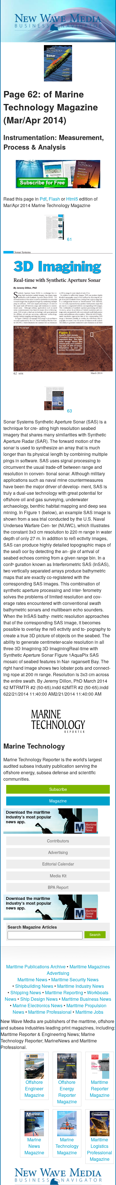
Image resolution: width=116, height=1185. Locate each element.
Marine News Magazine (34, 1146)
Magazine (58, 801)
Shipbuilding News (34, 986)
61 (69, 239)
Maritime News (32, 979)
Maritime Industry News (80, 986)
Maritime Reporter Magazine (100, 1088)
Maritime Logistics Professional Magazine (99, 1149)
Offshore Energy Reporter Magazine (67, 1092)
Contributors (58, 841)
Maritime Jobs (89, 1012)
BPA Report (58, 887)
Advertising (58, 852)
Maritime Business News (86, 999)
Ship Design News (39, 999)
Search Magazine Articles (32, 927)
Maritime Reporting (64, 992)
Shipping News (25, 992)
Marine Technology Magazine (67, 1146)
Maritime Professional (50, 1012)
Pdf (43, 199)
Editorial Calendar (58, 864)
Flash (54, 199)
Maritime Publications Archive (36, 966)
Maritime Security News (75, 979)
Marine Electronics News (38, 1005)
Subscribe (58, 789)
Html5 (72, 199)
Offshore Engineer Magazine (34, 1088)
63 (69, 410)
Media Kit (58, 875)
